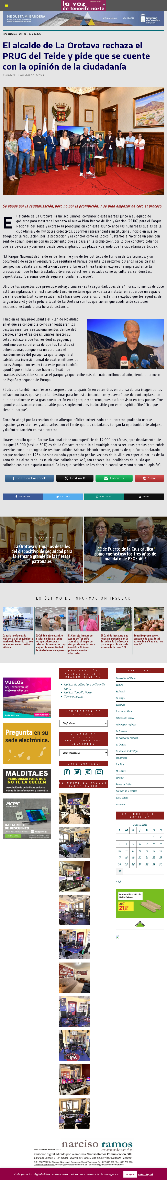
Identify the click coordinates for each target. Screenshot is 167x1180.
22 (153, 857)
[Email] (99, 772)
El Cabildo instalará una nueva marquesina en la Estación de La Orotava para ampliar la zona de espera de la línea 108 (114, 641)
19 (133, 857)
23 (160, 857)
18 (126, 857)
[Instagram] (88, 772)
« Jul (118, 881)
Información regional (125, 724)
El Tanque (120, 698)
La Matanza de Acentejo (127, 738)
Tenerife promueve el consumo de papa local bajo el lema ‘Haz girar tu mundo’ (148, 639)
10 (119, 850)
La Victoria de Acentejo (126, 751)
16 (160, 850)
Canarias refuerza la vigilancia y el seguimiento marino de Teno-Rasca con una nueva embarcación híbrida (18, 641)
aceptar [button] (130, 1174)
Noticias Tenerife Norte (77, 692)
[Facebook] (67, 772)
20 (139, 857)
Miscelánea (121, 771)
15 (153, 850)
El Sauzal (120, 691)
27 (139, 864)
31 (119, 871)
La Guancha (121, 731)
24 (119, 864)
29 (153, 864)
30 (160, 864)
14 (146, 850)
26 (133, 864)
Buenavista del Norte (125, 678)
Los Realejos (121, 758)
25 (126, 864)
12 (133, 850)
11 (126, 850)
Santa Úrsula (122, 797)
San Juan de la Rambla (126, 791)
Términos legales (74, 696)
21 (147, 857)
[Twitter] (77, 772)
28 (146, 864)
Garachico (120, 704)
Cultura (119, 684)
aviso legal (145, 1174)
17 (119, 857)
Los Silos (120, 764)
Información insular (15, 34)
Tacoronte (120, 804)
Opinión (119, 777)
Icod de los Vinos (124, 711)
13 (139, 850)
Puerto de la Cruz (124, 784)
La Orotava (35, 34)
